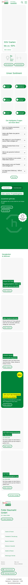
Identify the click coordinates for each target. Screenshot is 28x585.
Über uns (16, 562)
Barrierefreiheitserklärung (14, 583)
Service (3, 562)
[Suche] (22, 2)
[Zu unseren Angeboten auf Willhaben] (13, 524)
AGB (21, 581)
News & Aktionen (18, 564)
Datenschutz (16, 581)
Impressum (8, 581)
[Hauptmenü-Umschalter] (26, 2)
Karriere (3, 564)
